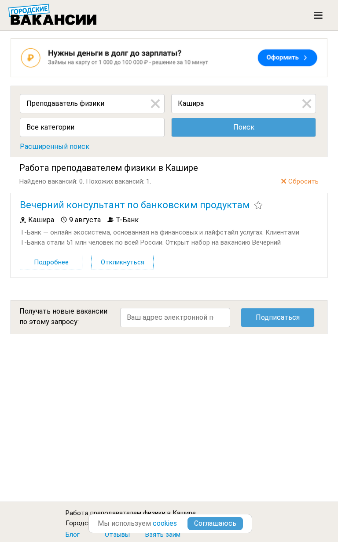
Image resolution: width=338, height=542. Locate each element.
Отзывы (117, 534)
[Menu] (318, 15)
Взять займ (162, 534)
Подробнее (51, 262)
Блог (73, 534)
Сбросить (303, 181)
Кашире (184, 513)
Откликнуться (122, 262)
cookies (165, 523)
